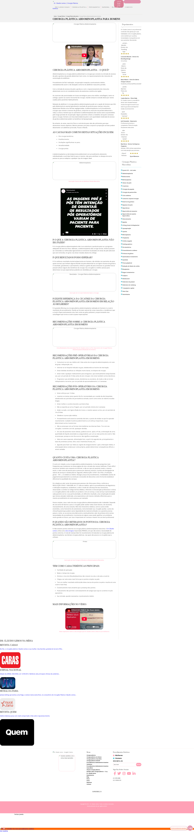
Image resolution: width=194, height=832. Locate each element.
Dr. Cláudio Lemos (91, 773)
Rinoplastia (125, 269)
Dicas (120, 7)
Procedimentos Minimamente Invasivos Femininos (97, 763)
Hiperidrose (126, 208)
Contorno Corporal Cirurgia (130, 198)
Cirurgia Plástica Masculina (72, 16)
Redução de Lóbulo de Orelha (131, 266)
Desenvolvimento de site (93, 806)
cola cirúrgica (69, 531)
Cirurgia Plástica (79, 7)
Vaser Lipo (125, 291)
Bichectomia (126, 176)
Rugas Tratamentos (128, 272)
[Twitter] (91, 818)
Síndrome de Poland (128, 282)
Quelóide (125, 260)
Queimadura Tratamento (130, 257)
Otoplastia (125, 238)
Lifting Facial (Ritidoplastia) (130, 225)
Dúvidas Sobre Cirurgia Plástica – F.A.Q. (97, 771)
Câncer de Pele (126, 183)
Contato (128, 7)
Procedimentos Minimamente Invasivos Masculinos (97, 767)
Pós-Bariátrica (126, 247)
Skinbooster (126, 278)
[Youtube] (129, 774)
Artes (88, 780)
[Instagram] (124, 774)
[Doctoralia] (67, 763)
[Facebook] (115, 774)
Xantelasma (126, 294)
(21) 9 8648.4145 (117, 780)
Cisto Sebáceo (126, 195)
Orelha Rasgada (127, 241)
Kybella (124, 222)
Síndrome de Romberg (129, 285)
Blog (114, 7)
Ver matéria (4, 831)
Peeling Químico (127, 244)
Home (55, 16)
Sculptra (124, 275)
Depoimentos (94, 7)
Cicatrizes (125, 186)
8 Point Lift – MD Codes (129, 170)
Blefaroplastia (126, 180)
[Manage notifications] (4, 828)
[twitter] (119, 774)
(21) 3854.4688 (116, 778)
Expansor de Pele (127, 205)
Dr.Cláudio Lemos (62, 7)
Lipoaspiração (126, 228)
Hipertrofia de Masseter (129, 211)
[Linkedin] (134, 773)
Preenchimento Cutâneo (129, 250)
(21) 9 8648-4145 (119, 4)
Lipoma (124, 231)
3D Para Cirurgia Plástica (93, 769)
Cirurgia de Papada (128, 189)
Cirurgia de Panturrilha (129, 192)
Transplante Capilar (128, 288)
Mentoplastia (126, 235)
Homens (118, 758)
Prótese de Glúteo (127, 253)
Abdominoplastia (127, 173)
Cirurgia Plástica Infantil (93, 760)
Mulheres (119, 755)
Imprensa (105, 7)
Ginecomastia (126, 219)
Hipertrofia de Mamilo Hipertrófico (129, 215)
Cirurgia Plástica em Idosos (94, 757)
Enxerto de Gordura (128, 202)
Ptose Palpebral (127, 263)
